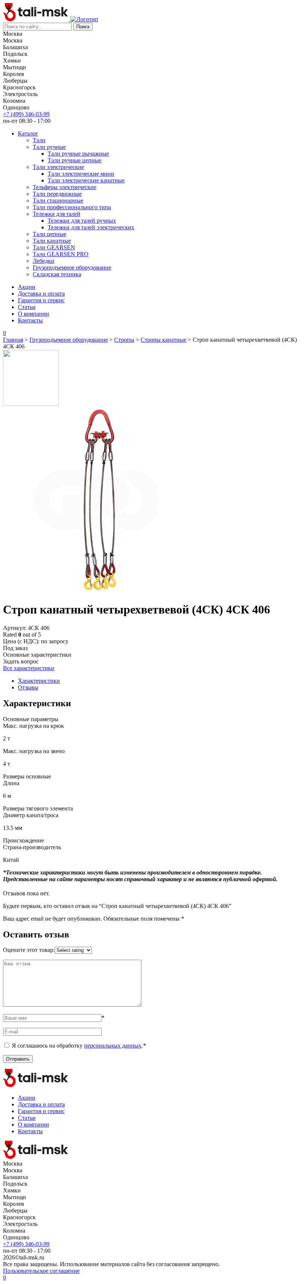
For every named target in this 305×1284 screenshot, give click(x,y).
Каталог (28, 133)
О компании (33, 313)
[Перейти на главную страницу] (36, 19)
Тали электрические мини (81, 174)
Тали (39, 140)
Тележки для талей (56, 214)
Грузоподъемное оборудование (72, 267)
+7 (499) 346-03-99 (26, 114)
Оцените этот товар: (29, 950)
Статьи (27, 307)
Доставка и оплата (41, 293)
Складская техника (57, 274)
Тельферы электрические (64, 187)
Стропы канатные (163, 340)
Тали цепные (49, 234)
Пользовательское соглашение (41, 1271)
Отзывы (28, 687)
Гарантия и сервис (41, 300)
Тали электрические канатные (86, 180)
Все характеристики (28, 668)
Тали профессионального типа (72, 207)
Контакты (30, 320)
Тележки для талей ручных (82, 220)
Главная (13, 340)
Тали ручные (49, 147)
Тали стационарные (58, 200)
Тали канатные (52, 241)
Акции (26, 287)
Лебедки (43, 261)
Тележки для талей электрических (91, 227)
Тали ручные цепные (75, 160)
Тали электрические (58, 167)
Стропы (124, 340)
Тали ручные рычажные (78, 153)
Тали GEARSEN (54, 247)
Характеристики (39, 681)
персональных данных (112, 1045)
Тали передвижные (57, 194)
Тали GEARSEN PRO (61, 254)
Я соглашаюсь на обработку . (79, 1045)
